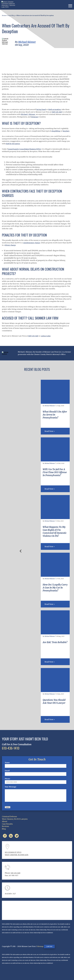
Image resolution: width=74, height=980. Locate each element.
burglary (66, 131)
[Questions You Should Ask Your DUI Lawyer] (55, 680)
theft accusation (54, 109)
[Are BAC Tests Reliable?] (55, 622)
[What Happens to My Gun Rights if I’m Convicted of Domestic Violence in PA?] (55, 507)
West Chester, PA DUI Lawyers (15, 819)
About (4, 821)
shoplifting (55, 131)
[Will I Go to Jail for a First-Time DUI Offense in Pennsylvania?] (55, 449)
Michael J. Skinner (28, 114)
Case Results (7, 824)
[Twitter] (17, 836)
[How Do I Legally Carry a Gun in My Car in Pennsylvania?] (55, 565)
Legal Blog (11, 15)
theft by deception (13, 144)
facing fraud (41, 109)
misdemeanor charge (31, 243)
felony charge (10, 245)
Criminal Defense (9, 816)
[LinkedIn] (11, 836)
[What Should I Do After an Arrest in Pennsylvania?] (55, 392)
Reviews (5, 826)
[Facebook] (5, 836)
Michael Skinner (27, 41)
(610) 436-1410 (57, 112)
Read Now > (50, 431)
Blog (4, 829)
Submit (8, 807)
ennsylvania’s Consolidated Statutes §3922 (24, 149)
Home (4, 15)
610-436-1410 (10, 748)
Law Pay (49, 946)
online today (46, 336)
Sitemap (40, 946)
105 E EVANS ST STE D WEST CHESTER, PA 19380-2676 (16, 853)
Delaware (34, 117)
